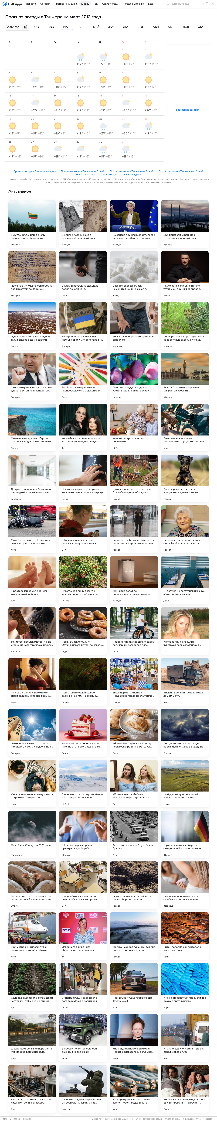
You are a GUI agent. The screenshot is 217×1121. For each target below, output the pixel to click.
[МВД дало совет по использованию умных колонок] (134, 580)
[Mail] (5, 4)
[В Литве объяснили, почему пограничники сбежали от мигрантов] (32, 224)
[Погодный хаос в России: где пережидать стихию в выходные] (185, 733)
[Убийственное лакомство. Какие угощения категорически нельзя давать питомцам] (32, 631)
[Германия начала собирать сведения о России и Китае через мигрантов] (185, 834)
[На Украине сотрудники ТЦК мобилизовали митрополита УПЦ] (83, 326)
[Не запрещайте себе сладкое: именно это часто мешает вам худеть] (83, 733)
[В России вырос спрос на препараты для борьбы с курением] (83, 834)
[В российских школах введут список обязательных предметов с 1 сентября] (83, 885)
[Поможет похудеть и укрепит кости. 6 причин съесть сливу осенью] (134, 377)
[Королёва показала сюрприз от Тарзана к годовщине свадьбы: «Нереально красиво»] (83, 427)
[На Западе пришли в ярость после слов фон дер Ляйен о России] (134, 224)
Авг (141, 26)
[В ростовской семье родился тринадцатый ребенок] (32, 580)
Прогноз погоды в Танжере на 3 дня (35, 171)
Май (96, 26)
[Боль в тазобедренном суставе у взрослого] (134, 326)
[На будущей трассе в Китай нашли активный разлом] (185, 783)
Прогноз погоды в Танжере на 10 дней (181, 171)
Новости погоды (85, 174)
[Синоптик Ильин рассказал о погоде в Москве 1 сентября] (83, 987)
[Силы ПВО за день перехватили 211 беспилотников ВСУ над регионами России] (83, 1089)
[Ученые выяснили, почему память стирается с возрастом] (32, 783)
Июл (126, 26)
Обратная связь (172, 1119)
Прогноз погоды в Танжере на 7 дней (131, 171)
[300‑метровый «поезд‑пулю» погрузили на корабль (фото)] (32, 936)
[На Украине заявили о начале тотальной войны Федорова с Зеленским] (185, 275)
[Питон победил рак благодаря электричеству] (185, 936)
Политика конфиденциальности (118, 1119)
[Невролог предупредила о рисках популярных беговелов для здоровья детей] (134, 631)
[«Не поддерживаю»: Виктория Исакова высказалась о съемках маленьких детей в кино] (134, 1038)
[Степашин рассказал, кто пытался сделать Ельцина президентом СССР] (32, 377)
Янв (36, 26)
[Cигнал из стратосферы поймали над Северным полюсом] (83, 783)
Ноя (186, 26)
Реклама (27, 1119)
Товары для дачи (131, 174)
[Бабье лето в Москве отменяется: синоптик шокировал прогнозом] (134, 529)
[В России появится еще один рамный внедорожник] (83, 1038)
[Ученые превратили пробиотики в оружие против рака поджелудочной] (185, 987)
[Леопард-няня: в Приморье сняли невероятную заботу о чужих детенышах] (185, 326)
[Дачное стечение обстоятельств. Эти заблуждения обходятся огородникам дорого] (134, 478)
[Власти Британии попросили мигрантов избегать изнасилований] (185, 377)
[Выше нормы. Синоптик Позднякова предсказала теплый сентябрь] (134, 682)
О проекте (96, 1119)
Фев (51, 26)
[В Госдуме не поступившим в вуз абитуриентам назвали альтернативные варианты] (185, 580)
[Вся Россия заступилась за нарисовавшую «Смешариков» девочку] (83, 377)
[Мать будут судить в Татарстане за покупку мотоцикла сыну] (32, 529)
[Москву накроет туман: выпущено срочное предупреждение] (134, 936)
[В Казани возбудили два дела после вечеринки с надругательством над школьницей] (83, 275)
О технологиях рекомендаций (149, 1119)
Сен (156, 26)
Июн (111, 26)
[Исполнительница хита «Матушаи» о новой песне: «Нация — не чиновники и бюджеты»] (83, 936)
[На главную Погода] (14, 4)
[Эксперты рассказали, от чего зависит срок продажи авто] (134, 1089)
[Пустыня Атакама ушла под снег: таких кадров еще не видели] (32, 326)
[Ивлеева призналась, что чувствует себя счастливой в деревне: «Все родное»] (185, 631)
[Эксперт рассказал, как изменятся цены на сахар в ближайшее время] (134, 275)
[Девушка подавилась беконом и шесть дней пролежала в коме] (32, 478)
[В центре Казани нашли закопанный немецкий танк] (83, 224)
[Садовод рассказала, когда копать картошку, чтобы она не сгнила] (32, 987)
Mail (5, 1119)
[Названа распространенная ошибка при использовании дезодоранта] (185, 885)
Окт (171, 26)
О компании (15, 1119)
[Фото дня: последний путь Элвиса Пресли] (134, 834)
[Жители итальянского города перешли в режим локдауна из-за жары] (32, 733)
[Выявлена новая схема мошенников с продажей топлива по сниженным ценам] (185, 427)
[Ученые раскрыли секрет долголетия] (134, 427)
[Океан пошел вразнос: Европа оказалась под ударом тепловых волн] (32, 427)
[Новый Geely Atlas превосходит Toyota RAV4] (134, 987)
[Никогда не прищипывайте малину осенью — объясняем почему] (83, 580)
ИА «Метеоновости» (205, 1119)
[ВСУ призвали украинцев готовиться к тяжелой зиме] (185, 224)
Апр (81, 26)
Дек (200, 26)
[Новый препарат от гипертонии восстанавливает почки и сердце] (83, 478)
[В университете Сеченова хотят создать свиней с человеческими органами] (32, 885)
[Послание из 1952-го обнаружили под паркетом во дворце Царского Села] (32, 275)
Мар (66, 26)
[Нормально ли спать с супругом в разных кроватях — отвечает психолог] (185, 1089)
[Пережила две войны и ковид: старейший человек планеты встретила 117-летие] (185, 529)
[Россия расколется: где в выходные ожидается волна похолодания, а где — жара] (185, 478)
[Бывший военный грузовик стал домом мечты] (185, 682)
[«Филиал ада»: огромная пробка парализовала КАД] (185, 1038)
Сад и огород (108, 174)
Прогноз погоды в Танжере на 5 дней (83, 171)
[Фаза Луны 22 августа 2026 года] (32, 834)
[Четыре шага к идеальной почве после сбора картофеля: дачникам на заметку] (134, 885)
